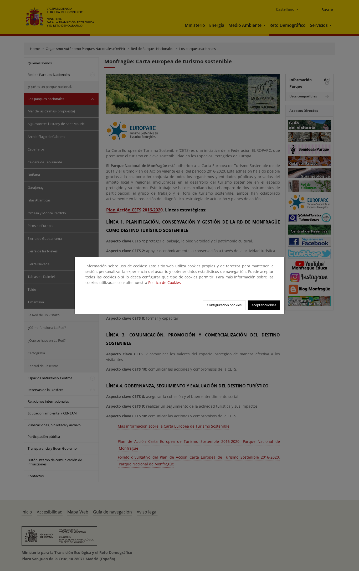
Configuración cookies (224, 305)
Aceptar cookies (264, 305)
